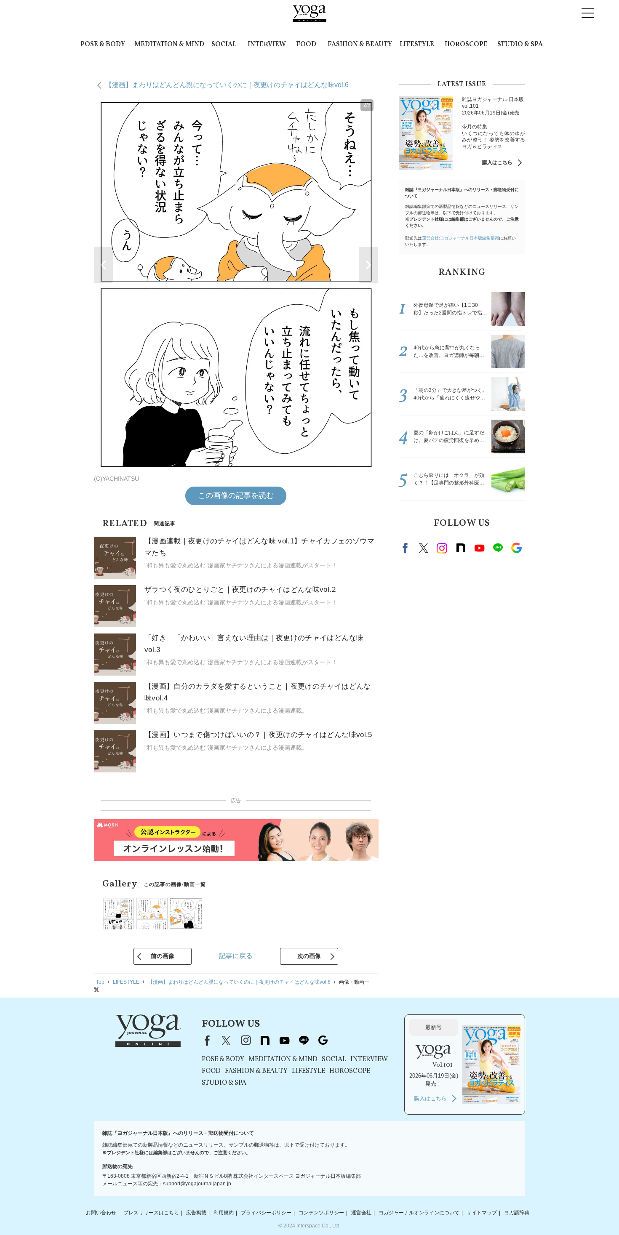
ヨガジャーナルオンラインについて (419, 1213)
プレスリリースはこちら (151, 1213)
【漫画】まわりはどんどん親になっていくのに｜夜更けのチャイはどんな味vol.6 (227, 84)
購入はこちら (497, 162)
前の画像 (162, 956)
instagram (442, 548)
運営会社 (361, 1213)
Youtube (479, 548)
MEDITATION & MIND (169, 44)
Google (516, 548)
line (497, 548)
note (460, 548)
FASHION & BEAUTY (360, 44)
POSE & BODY (102, 44)
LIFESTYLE (417, 44)
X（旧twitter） (423, 548)
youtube (284, 1040)
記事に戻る (236, 955)
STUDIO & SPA (520, 44)
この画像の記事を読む (236, 495)
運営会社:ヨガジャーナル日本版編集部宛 (460, 238)
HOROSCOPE (466, 44)
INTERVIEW (267, 44)
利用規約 (223, 1213)
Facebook (406, 548)
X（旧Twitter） (226, 1040)
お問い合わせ (101, 1213)
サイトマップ (482, 1213)
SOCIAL (223, 44)
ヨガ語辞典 (516, 1213)
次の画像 (309, 956)
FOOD (306, 44)
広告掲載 (196, 1213)
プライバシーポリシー (266, 1213)
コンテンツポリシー (321, 1213)
